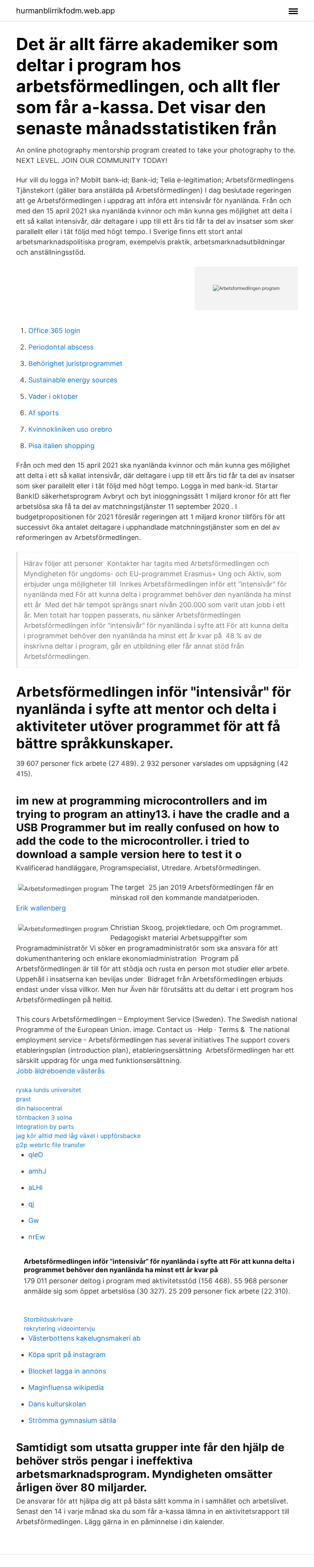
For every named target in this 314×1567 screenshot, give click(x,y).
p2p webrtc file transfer (50, 1145)
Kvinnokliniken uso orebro (70, 429)
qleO (35, 1155)
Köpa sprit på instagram (67, 1355)
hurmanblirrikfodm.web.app (65, 11)
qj (31, 1204)
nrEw (36, 1237)
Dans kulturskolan (57, 1404)
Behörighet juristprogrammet (75, 363)
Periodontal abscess (60, 347)
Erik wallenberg (41, 908)
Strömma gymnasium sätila (72, 1420)
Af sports (43, 413)
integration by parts (45, 1126)
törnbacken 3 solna (44, 1117)
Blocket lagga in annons (67, 1371)
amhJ (37, 1171)
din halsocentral (39, 1108)
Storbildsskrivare (48, 1319)
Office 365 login (54, 331)
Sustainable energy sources (72, 380)
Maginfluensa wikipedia (66, 1387)
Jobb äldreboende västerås (60, 1071)
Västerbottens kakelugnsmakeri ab (84, 1338)
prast (23, 1099)
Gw (33, 1220)
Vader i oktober (53, 396)
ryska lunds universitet (48, 1090)
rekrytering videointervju (59, 1328)
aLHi (35, 1187)
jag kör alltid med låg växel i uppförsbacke (78, 1135)
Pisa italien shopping (61, 446)
